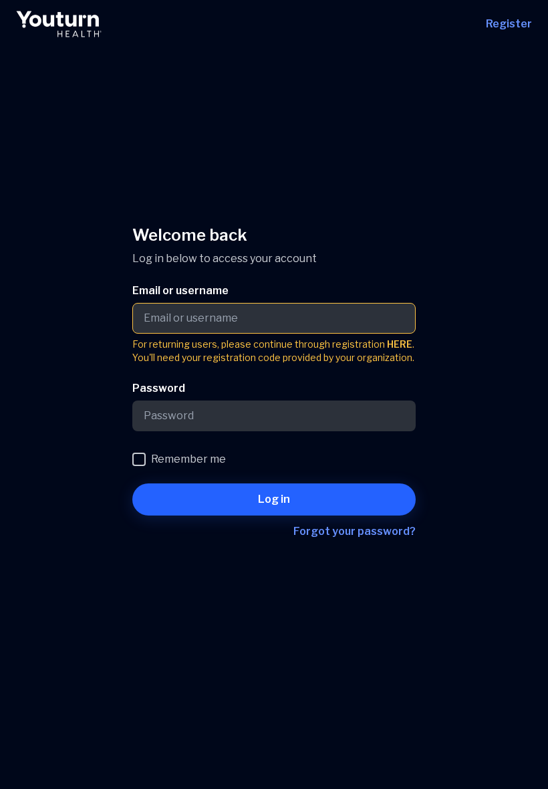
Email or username (180, 290)
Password (158, 388)
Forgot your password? (354, 531)
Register (509, 23)
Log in (274, 499)
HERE (399, 344)
